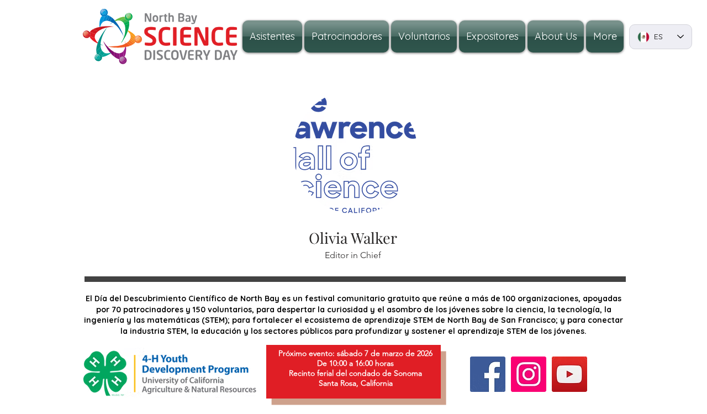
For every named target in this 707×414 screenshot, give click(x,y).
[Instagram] (528, 374)
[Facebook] (487, 374)
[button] (555, 36)
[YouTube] (569, 374)
